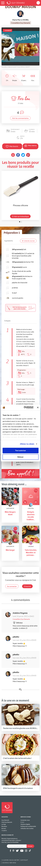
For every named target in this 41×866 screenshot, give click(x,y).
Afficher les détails (27, 444)
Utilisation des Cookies (27, 828)
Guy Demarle (5, 820)
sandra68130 (10, 508)
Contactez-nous (25, 820)
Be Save (4, 828)
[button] (2, 2)
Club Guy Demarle (7, 822)
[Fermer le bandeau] (37, 407)
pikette (16, 637)
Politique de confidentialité (28, 826)
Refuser (20, 457)
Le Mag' (4, 824)
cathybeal (31, 546)
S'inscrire (27, 586)
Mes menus (32, 145)
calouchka (31, 508)
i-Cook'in (4, 830)
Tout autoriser (20, 450)
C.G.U (22, 822)
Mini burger (10, 550)
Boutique (4, 826)
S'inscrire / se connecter (10, 860)
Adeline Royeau (20, 613)
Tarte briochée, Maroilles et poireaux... (31, 552)
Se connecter (12, 586)
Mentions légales (25, 824)
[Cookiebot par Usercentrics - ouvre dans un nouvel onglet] (24, 407)
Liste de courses (29, 241)
